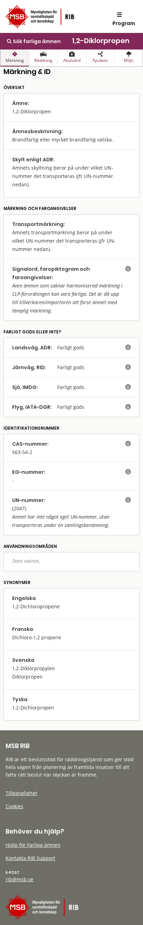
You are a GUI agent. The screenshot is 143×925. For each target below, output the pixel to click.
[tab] (14, 58)
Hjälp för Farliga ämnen (33, 845)
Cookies (14, 806)
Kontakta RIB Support (30, 858)
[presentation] (14, 58)
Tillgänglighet (21, 793)
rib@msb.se (19, 879)
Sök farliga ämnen (36, 41)
